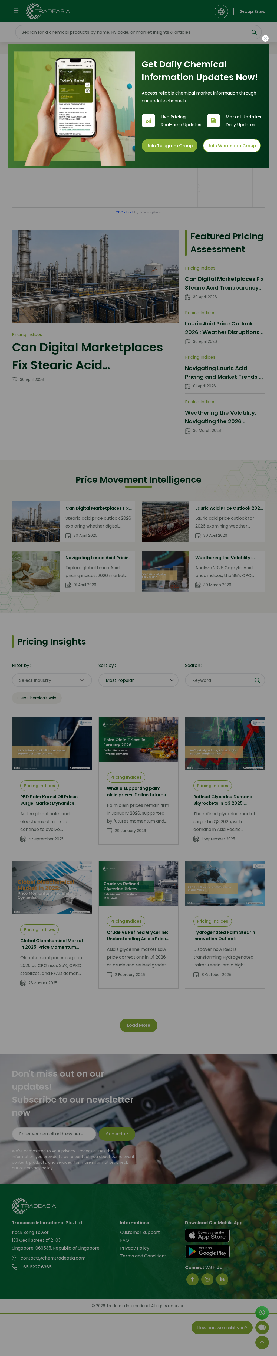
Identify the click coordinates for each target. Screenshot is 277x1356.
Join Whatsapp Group (231, 146)
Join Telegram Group (169, 146)
